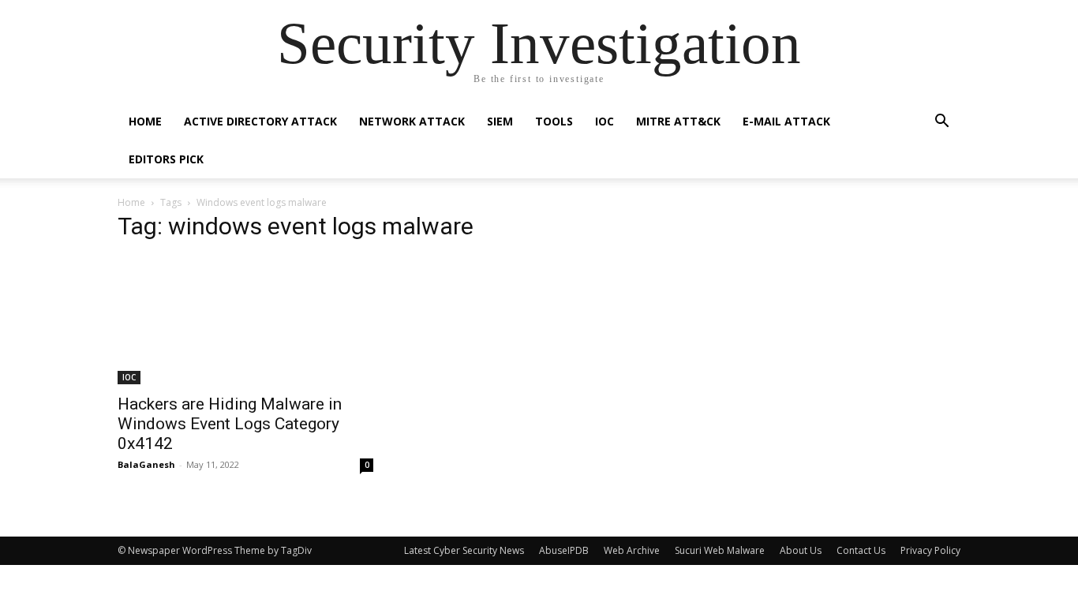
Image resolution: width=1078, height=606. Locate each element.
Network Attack (412, 121)
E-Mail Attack (786, 121)
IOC (604, 121)
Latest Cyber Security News (464, 550)
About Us (801, 550)
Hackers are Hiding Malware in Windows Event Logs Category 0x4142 (230, 424)
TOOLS (554, 121)
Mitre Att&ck (678, 121)
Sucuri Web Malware (720, 550)
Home (145, 121)
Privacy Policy (930, 550)
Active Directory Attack (260, 121)
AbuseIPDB (564, 550)
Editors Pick (166, 159)
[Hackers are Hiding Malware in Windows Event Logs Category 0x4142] (245, 320)
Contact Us (861, 550)
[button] (941, 122)
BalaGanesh (146, 464)
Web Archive (632, 550)
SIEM (500, 121)
